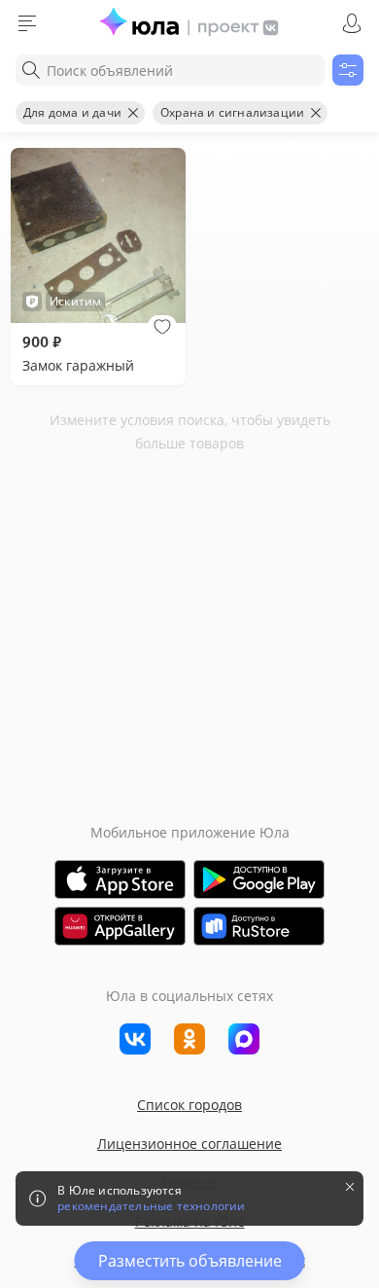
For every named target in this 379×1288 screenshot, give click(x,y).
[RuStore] (259, 926)
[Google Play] (259, 879)
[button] (162, 327)
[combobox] (170, 70)
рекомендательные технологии (151, 1206)
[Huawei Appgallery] (120, 926)
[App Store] (120, 879)
